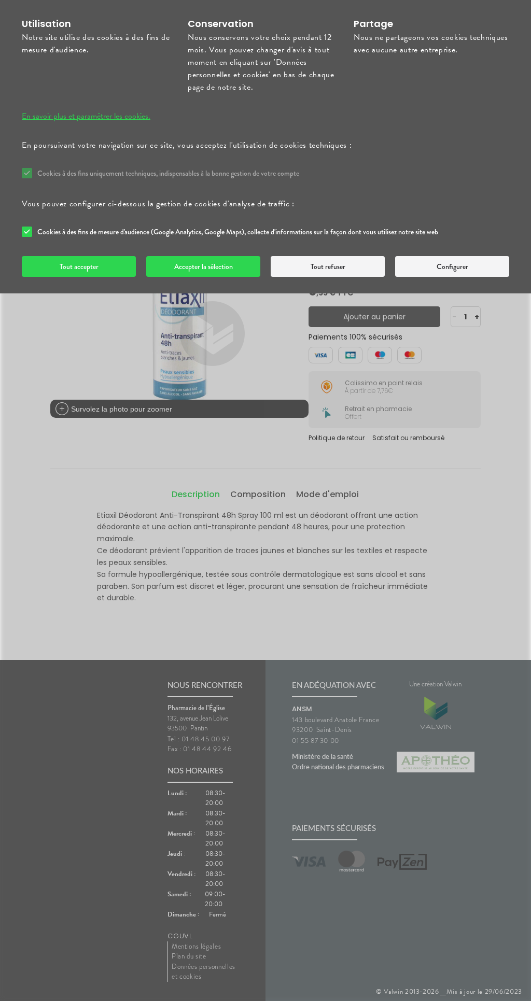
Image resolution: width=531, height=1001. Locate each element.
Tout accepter (79, 266)
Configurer (452, 266)
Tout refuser (328, 266)
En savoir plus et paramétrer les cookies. (86, 116)
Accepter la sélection (203, 266)
